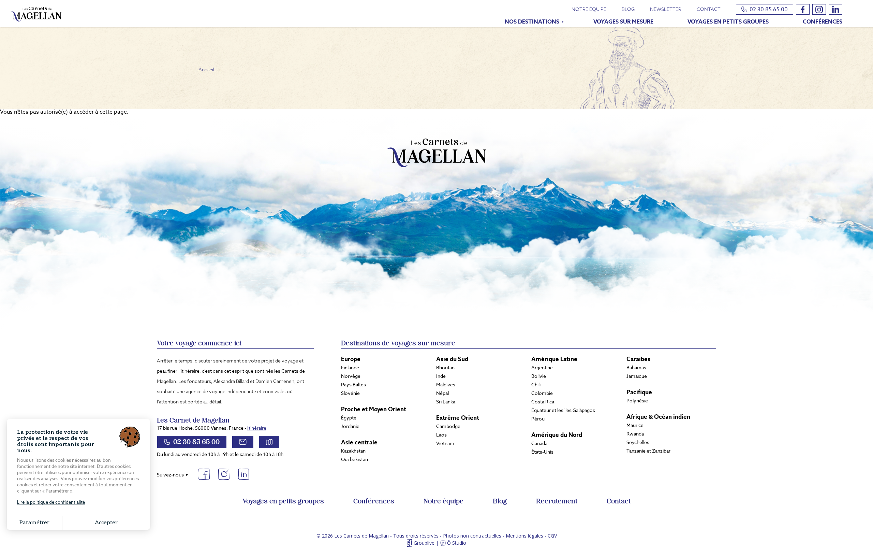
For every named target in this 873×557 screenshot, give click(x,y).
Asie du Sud (452, 359)
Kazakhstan (353, 451)
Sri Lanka (445, 402)
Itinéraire (256, 428)
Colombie (542, 393)
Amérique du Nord (556, 434)
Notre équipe (589, 9)
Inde (441, 376)
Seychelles (637, 442)
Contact (709, 9)
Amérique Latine (554, 359)
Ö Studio (456, 543)
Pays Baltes (353, 385)
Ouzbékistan (354, 459)
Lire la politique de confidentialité (51, 502)
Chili (536, 385)
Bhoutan (445, 368)
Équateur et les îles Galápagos (563, 410)
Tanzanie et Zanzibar (648, 451)
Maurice (634, 425)
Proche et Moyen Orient (373, 409)
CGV (552, 535)
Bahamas (636, 368)
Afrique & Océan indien (658, 416)
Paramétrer (34, 522)
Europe (350, 359)
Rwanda (635, 434)
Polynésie (637, 401)
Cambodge (448, 426)
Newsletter (665, 9)
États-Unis (542, 452)
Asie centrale (359, 442)
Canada (539, 443)
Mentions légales (524, 535)
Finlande (350, 368)
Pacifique (639, 392)
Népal (442, 393)
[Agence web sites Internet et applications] (409, 543)
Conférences (822, 21)
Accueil (206, 70)
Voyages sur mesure (623, 21)
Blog (628, 9)
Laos (441, 435)
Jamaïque (636, 376)
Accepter (106, 522)
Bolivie (538, 376)
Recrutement (556, 501)
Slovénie (350, 393)
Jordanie (350, 426)
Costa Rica (542, 402)
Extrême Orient (457, 417)
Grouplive (424, 543)
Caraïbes (638, 359)
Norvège (350, 376)
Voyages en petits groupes (728, 21)
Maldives (445, 385)
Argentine (542, 368)
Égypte (348, 418)
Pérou (538, 419)
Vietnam (445, 443)
